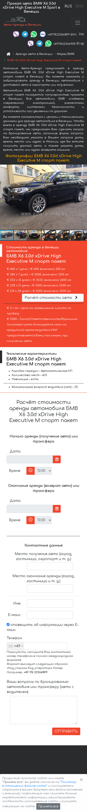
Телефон (14, 638)
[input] (30, 459)
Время (14, 471)
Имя (16, 603)
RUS (68, 6)
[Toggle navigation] (78, 23)
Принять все (48, 806)
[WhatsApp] (34, 34)
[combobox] (15, 646)
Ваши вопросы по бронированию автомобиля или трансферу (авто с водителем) (40, 687)
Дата (15, 451)
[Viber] (16, 34)
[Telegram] (25, 34)
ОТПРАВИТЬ (66, 731)
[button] (21, 235)
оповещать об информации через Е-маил (43, 627)
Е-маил (14, 615)
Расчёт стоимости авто (49, 298)
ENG (79, 6)
